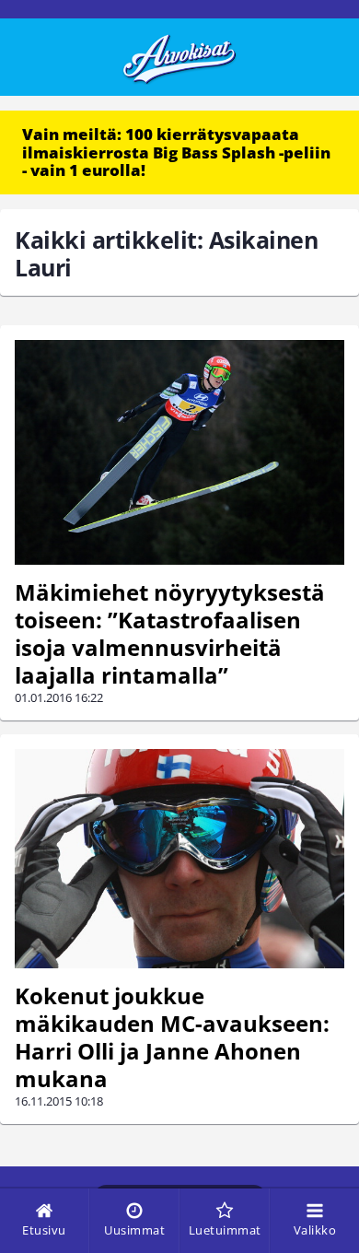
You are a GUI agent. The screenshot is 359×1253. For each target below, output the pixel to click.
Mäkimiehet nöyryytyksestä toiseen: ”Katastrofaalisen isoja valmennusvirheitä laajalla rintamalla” (170, 633)
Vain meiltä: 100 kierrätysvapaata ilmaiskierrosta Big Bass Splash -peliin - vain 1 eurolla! (176, 152)
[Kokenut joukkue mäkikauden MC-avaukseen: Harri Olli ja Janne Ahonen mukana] (179, 859)
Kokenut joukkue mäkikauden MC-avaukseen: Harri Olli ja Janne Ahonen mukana (172, 1037)
